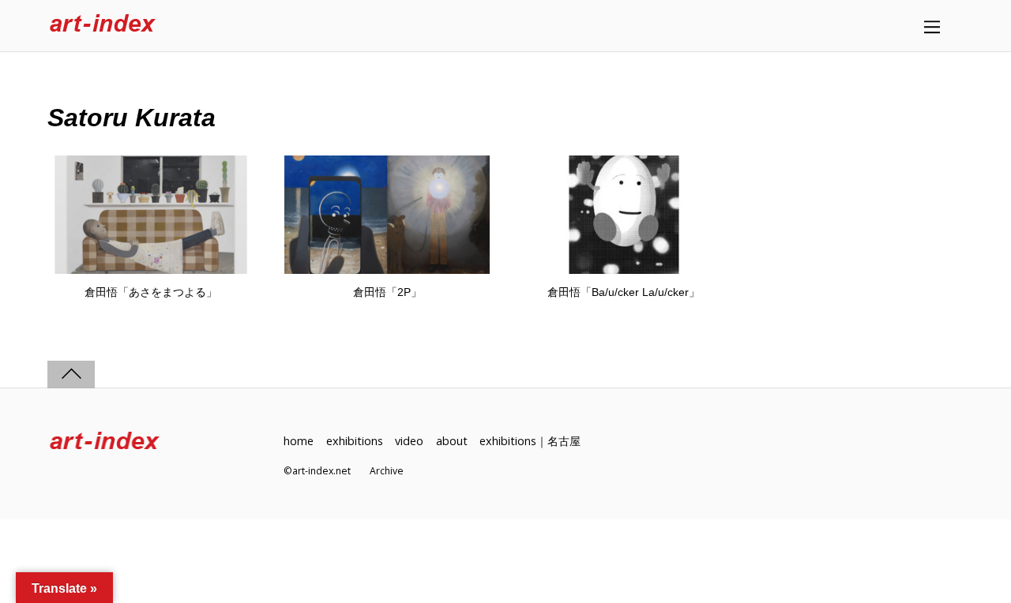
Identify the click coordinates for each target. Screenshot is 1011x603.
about (452, 440)
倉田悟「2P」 (387, 292)
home (299, 440)
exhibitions (354, 440)
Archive (387, 471)
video (409, 440)
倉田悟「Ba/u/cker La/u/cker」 (623, 292)
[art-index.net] (102, 26)
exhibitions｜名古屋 (530, 440)
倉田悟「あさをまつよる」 (151, 292)
